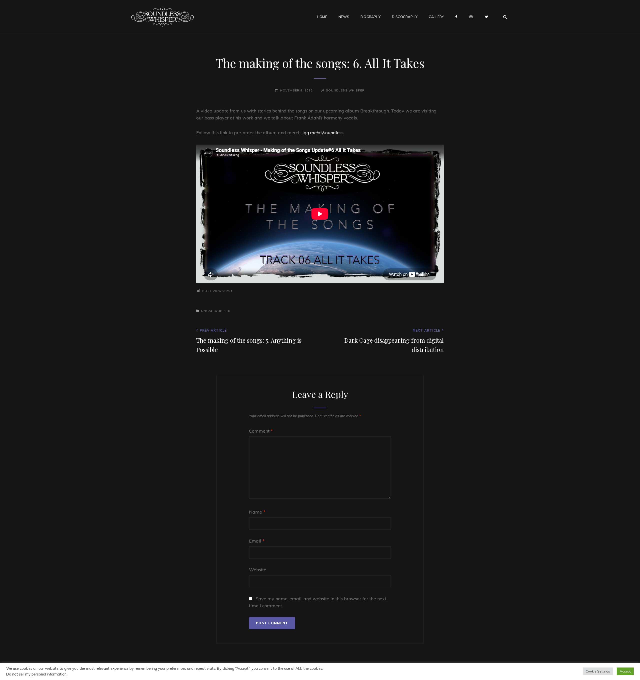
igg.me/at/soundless (323, 132)
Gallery (436, 16)
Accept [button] (625, 671)
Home (322, 16)
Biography (370, 16)
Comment (261, 431)
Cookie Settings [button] (598, 671)
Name (257, 512)
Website (257, 570)
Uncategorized (215, 311)
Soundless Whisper (345, 90)
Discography (405, 16)
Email (257, 541)
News (344, 16)
